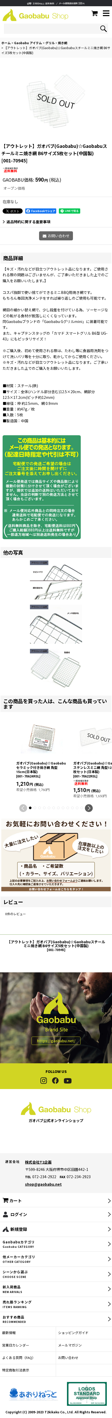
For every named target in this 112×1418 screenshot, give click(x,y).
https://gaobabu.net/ (56, 1041)
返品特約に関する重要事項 (28, 221)
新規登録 (18, 1229)
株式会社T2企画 (38, 1162)
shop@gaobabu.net (43, 1184)
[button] (106, 13)
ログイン (18, 1214)
